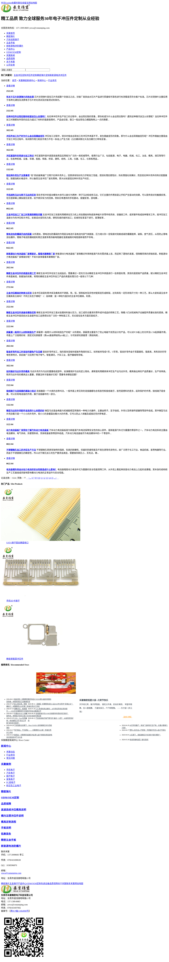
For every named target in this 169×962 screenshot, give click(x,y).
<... (29, 478)
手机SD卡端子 (13, 601)
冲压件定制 (31, 75)
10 (39, 478)
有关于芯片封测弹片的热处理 (20, 97)
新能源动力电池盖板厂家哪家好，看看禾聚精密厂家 (30, 254)
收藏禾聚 (16, 3)
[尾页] (58, 478)
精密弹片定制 (43, 75)
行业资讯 (52, 80)
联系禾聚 (70, 883)
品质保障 (10, 58)
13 (47, 478)
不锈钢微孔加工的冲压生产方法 (21, 450)
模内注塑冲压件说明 (12, 815)
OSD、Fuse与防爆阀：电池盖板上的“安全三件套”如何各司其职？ (16, 720)
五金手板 (10, 43)
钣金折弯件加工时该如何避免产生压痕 (24, 352)
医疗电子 (10, 776)
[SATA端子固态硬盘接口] (40, 540)
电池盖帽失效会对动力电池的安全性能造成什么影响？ (31, 469)
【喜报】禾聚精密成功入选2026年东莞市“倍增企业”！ (54, 704)
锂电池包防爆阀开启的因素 (19, 234)
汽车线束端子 (12, 39)
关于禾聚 (10, 62)
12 (44, 478)
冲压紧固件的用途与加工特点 (20, 156)
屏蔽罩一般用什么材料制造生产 (21, 332)
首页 (14, 80)
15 (52, 478)
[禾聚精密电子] (15, 11)
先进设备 (45, 883)
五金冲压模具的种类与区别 (19, 293)
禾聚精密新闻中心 (26, 80)
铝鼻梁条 (6, 833)
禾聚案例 (6, 764)
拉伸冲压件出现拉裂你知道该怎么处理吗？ (26, 116)
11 (42, 478)
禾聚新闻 (10, 55)
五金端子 (14, 883)
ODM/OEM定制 (13, 52)
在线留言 (24, 3)
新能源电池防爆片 (14, 46)
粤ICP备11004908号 (20, 911)
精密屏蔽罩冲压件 (14, 659)
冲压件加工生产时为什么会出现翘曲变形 (25, 136)
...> (55, 478)
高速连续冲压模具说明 (13, 809)
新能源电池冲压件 (58, 75)
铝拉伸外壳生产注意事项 (18, 175)
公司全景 (10, 65)
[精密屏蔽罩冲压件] (40, 656)
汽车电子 (10, 773)
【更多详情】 (127, 717)
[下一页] (57, 478)
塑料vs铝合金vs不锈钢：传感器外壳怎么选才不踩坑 (148, 730)
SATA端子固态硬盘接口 (17, 543)
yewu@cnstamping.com (11, 873)
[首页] (26, 478)
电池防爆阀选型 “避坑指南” (139, 740)
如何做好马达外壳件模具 (18, 371)
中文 (3, 3)
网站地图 (33, 3)
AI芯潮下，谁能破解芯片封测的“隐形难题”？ (145, 735)
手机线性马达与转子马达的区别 (21, 195)
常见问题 (10, 758)
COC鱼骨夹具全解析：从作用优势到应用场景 (51, 709)
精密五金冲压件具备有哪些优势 (21, 312)
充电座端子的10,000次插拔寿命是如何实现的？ (52, 713)
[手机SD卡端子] (40, 598)
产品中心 (10, 49)
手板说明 (6, 827)
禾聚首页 (10, 33)
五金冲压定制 (20, 75)
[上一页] (27, 478)
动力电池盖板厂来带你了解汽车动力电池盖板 (27, 430)
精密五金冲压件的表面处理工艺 (21, 273)
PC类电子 (10, 782)
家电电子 (10, 779)
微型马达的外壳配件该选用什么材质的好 (25, 411)
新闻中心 (41, 80)
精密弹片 (10, 36)
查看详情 (10, 86)
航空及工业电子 (13, 785)
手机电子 (10, 770)
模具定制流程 (8, 821)
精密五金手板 (8, 839)
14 (50, 478)
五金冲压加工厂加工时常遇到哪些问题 (24, 214)
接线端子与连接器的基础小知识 (21, 391)
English (8, 3)
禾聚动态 (10, 752)
